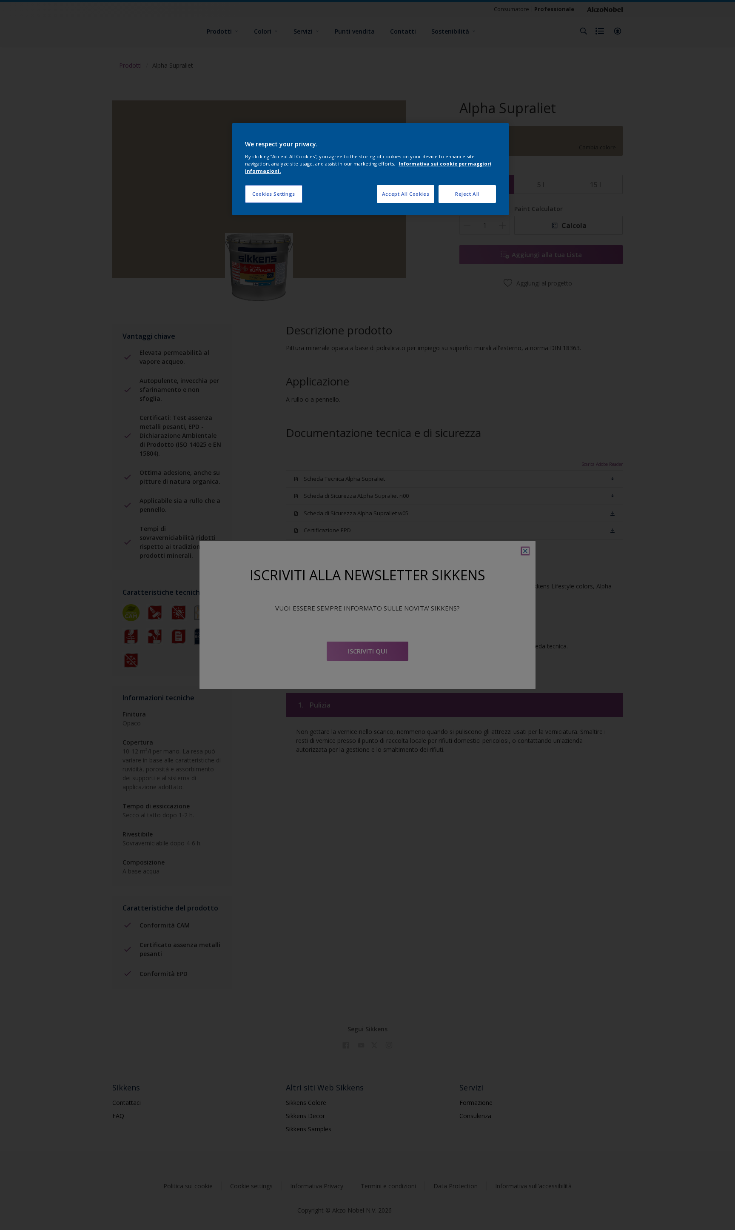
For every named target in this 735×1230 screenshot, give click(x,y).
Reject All (467, 194)
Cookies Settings (273, 194)
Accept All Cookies (405, 194)
